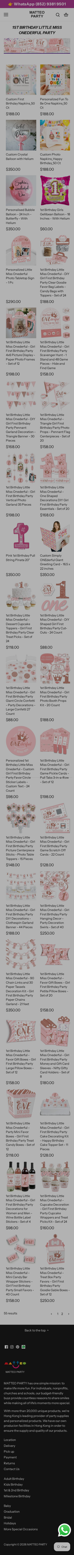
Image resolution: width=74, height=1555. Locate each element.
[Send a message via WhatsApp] (64, 1530)
